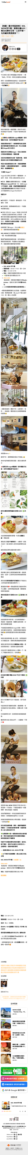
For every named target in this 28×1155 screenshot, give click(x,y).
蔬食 (3, 36)
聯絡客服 (23, 1123)
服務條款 (8, 1123)
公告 (4, 1123)
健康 (12, 36)
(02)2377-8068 (15, 1126)
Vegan (7, 36)
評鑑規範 (18, 1123)
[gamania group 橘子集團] (14, 1145)
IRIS (2, 988)
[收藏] (20, 1111)
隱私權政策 (13, 1123)
